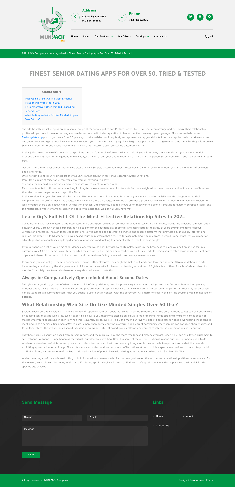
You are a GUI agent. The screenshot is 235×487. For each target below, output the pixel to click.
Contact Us (160, 36)
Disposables (81, 47)
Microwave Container (133, 52)
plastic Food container (87, 57)
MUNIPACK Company (56, 480)
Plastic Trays (174, 57)
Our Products (102, 36)
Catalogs (141, 36)
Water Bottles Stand (179, 47)
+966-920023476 (138, 20)
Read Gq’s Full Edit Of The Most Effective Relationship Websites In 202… (48, 101)
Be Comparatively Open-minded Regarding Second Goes (50, 109)
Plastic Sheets (128, 57)
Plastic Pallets (128, 47)
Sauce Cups (127, 61)
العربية (209, 36)
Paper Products (176, 52)
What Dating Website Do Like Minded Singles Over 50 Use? (51, 117)
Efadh (209, 480)
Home (74, 36)
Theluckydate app (32, 137)
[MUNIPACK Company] (52, 24)
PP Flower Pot (82, 61)
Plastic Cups (81, 52)
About (86, 36)
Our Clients (124, 36)
